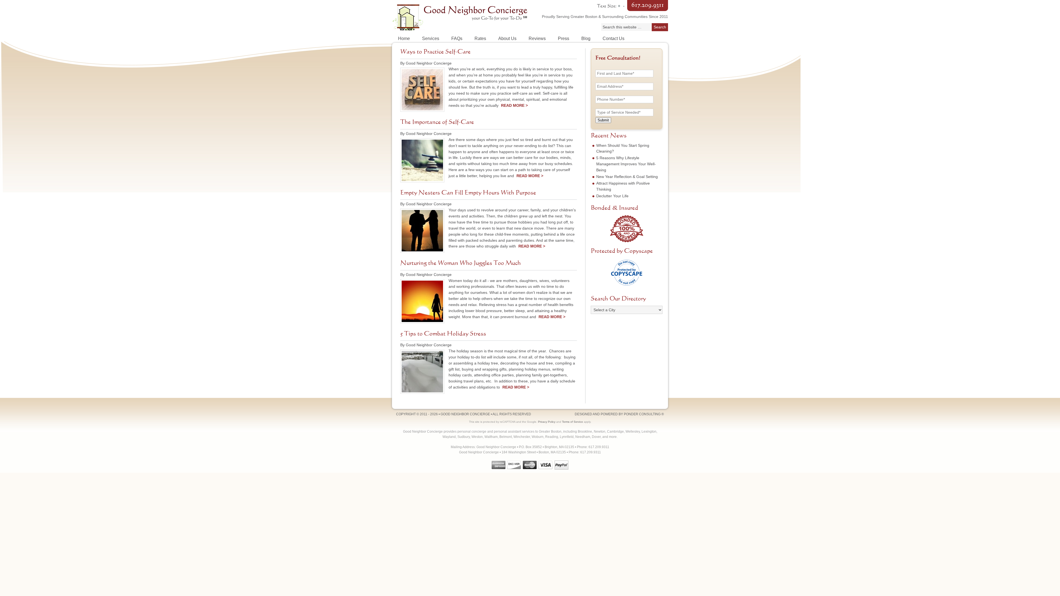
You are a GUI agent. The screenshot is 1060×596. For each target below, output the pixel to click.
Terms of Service (572, 421)
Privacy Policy (546, 421)
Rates (480, 38)
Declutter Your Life (612, 196)
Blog (585, 38)
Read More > (514, 105)
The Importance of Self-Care (437, 122)
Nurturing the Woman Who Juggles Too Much (460, 263)
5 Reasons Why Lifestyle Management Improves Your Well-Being (626, 164)
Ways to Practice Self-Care (435, 52)
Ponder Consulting (642, 414)
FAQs (456, 38)
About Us (507, 38)
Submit (603, 120)
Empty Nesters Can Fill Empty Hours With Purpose (468, 193)
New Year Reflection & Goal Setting (627, 176)
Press (563, 38)
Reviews (537, 38)
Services (430, 38)
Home (404, 38)
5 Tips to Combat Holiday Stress (443, 334)
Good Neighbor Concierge (461, 16)
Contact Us (613, 38)
